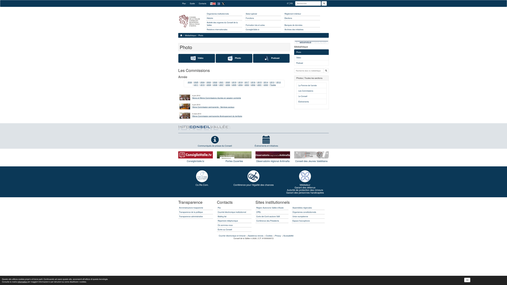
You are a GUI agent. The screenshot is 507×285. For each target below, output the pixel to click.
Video (298, 57)
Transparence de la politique (191, 212)
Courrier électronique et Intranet (232, 235)
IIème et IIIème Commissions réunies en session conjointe (216, 98)
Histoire (210, 18)
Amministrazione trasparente (191, 207)
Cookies (269, 235)
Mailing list (222, 216)
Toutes (273, 85)
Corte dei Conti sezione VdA (268, 216)
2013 (272, 82)
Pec (219, 207)
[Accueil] (189, 21)
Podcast (275, 58)
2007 (221, 85)
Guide (192, 3)
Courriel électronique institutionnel (232, 212)
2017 (247, 82)
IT (288, 3)
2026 (190, 82)
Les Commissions (305, 90)
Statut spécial (251, 13)
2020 (228, 82)
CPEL (258, 212)
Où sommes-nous (225, 225)
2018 (240, 82)
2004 (240, 85)
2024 (202, 82)
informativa (22, 281)
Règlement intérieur (293, 13)
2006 (228, 85)
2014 (266, 82)
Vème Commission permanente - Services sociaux (213, 107)
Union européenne (300, 216)
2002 (253, 85)
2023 (209, 82)
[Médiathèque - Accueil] (311, 42)
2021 (221, 82)
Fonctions (250, 18)
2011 (196, 85)
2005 (234, 85)
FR (291, 3)
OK (467, 280)
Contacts (202, 3)
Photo (200, 35)
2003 (247, 85)
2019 (234, 82)
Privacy (278, 235)
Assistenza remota (255, 235)
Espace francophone (301, 220)
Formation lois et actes (255, 25)
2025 (196, 82)
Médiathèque (190, 35)
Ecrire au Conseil (225, 229)
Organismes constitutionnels (304, 212)
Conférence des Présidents (267, 220)
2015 (259, 82)
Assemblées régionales (302, 207)
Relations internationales (217, 29)
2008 (215, 85)
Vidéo (200, 58)
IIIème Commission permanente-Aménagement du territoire (217, 116)
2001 (259, 85)
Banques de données (293, 25)
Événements (303, 101)
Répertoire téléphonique (228, 220)
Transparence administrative (191, 216)
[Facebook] (218, 3)
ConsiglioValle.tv (252, 29)
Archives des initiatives (294, 29)
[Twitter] (222, 3)
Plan (184, 3)
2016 (253, 82)
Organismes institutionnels (218, 13)
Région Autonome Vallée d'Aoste (270, 207)
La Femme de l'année (307, 85)
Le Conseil (302, 96)
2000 (266, 85)
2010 (202, 85)
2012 (278, 82)
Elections (288, 18)
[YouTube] (212, 3)
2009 (209, 85)
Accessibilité (288, 235)
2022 (215, 82)
